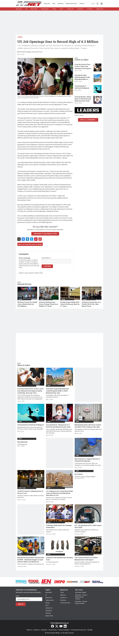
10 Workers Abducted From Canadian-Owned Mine (59, 526)
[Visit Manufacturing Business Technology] (97, 581)
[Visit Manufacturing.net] (85, 581)
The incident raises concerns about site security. (57, 530)
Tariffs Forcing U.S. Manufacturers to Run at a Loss (30, 492)
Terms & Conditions (63, 630)
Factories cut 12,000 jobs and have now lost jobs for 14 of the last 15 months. (59, 498)
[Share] (23, 239)
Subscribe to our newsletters (45, 233)
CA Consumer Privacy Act (78, 630)
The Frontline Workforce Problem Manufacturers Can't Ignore (86, 558)
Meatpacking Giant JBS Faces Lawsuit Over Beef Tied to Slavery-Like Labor (88, 426)
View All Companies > (88, 120)
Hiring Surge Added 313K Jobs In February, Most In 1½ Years (70, 304)
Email (17, 596)
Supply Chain (22, 488)
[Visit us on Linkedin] (65, 626)
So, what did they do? (52, 562)
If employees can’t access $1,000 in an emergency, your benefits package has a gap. (88, 464)
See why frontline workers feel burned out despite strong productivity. (87, 563)
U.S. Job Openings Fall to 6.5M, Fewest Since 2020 (88, 526)
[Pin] (35, 239)
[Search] (97, 3)
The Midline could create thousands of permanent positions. (57, 396)
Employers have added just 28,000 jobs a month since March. (87, 530)
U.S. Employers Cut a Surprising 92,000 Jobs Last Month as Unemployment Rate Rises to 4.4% (59, 493)
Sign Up (20, 604)
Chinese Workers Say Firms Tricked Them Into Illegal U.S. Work (48, 304)
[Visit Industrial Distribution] (72, 581)
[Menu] (101, 3)
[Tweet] (31, 239)
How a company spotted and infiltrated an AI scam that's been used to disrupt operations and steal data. (59, 431)
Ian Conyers (79, 474)
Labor (19, 37)
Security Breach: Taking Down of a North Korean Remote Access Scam (83, 99)
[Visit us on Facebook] (52, 626)
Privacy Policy (53, 630)
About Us (29, 630)
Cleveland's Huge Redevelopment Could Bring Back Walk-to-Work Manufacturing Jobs (82, 77)
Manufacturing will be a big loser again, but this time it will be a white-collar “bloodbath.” (30, 428)
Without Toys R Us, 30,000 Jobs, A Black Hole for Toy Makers (27, 304)
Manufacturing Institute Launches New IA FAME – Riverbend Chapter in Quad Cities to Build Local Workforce (30, 560)
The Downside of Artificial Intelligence (82, 87)
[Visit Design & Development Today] (21, 581)
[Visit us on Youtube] (61, 626)
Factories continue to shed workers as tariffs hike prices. (30, 496)
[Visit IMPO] (59, 581)
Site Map (89, 630)
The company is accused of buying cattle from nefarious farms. (88, 430)
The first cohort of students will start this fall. (30, 564)
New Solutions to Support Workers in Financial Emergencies (87, 460)
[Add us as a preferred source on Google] (40, 239)
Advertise (44, 630)
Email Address (46, 258)
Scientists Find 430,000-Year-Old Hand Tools (59, 558)
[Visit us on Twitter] (56, 626)
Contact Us (37, 630)
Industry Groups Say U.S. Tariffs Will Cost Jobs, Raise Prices (91, 304)
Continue (47, 266)
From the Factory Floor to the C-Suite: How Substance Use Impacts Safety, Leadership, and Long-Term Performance (83, 67)
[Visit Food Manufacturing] (34, 581)
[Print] (19, 239)
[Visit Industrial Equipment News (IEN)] (46, 581)
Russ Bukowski (22, 442)
